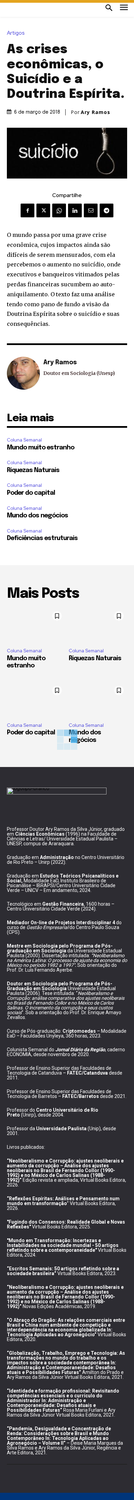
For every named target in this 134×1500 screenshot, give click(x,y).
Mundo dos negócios (37, 516)
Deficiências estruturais (42, 538)
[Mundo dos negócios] (98, 699)
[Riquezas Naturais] (98, 625)
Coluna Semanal (24, 440)
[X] (43, 210)
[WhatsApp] (59, 210)
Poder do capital (31, 493)
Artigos (16, 33)
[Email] (91, 210)
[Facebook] (27, 210)
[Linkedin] (75, 210)
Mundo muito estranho (40, 448)
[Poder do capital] (36, 699)
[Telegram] (106, 210)
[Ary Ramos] (23, 373)
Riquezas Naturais (33, 470)
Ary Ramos (95, 112)
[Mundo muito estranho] (36, 625)
